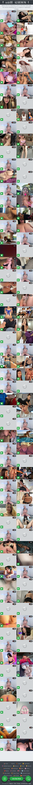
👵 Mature (16, 766)
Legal (29, 783)
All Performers (24, 783)
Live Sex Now (16, 779)
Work (15, 783)
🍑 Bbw (21, 768)
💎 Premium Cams (25, 773)
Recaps (18, 783)
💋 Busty (6, 770)
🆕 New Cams (25, 770)
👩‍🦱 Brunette (6, 768)
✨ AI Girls (16, 775)
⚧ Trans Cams (15, 773)
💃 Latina (18, 763)
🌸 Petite (27, 768)
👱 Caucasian (26, 763)
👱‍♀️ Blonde (28, 766)
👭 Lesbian (13, 770)
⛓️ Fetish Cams (8, 775)
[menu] (5, 779)
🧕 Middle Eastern (7, 766)
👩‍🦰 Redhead (14, 768)
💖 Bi (19, 770)
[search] (28, 779)
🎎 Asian (6, 763)
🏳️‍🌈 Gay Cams (6, 773)
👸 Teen (22, 766)
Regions (11, 783)
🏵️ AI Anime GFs (24, 775)
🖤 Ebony (12, 763)
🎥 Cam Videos (25, 778)
